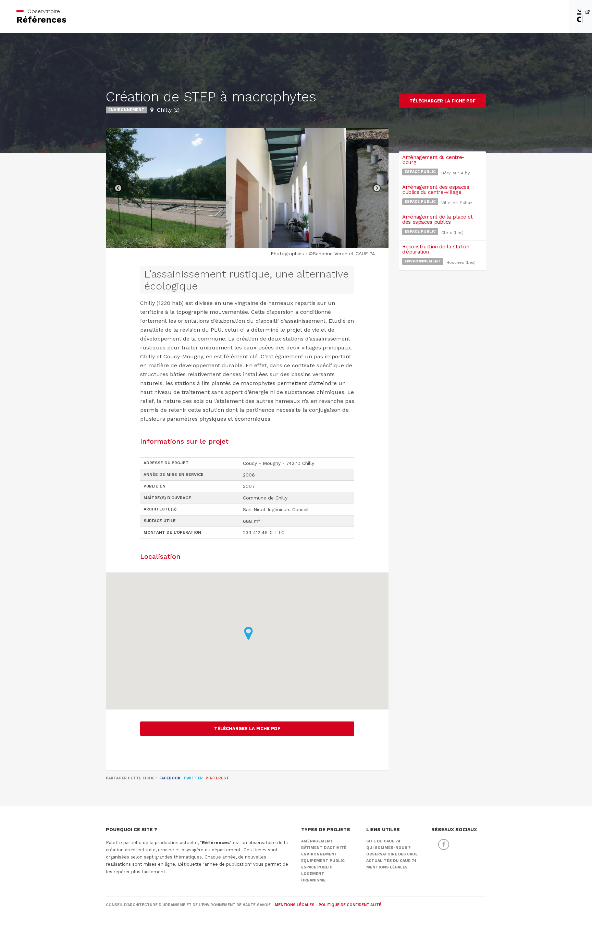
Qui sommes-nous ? (388, 847)
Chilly (168, 110)
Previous (117, 188)
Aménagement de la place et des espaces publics (437, 219)
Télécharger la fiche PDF (247, 728)
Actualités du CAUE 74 (391, 861)
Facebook (170, 778)
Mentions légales (387, 867)
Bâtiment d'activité (323, 847)
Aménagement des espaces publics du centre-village (435, 189)
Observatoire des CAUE (392, 854)
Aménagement (317, 841)
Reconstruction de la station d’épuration (435, 249)
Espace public (420, 172)
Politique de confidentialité (350, 905)
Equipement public (323, 861)
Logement (312, 874)
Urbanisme (313, 880)
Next (376, 188)
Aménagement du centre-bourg (433, 159)
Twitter (193, 778)
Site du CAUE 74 (383, 841)
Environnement (126, 110)
